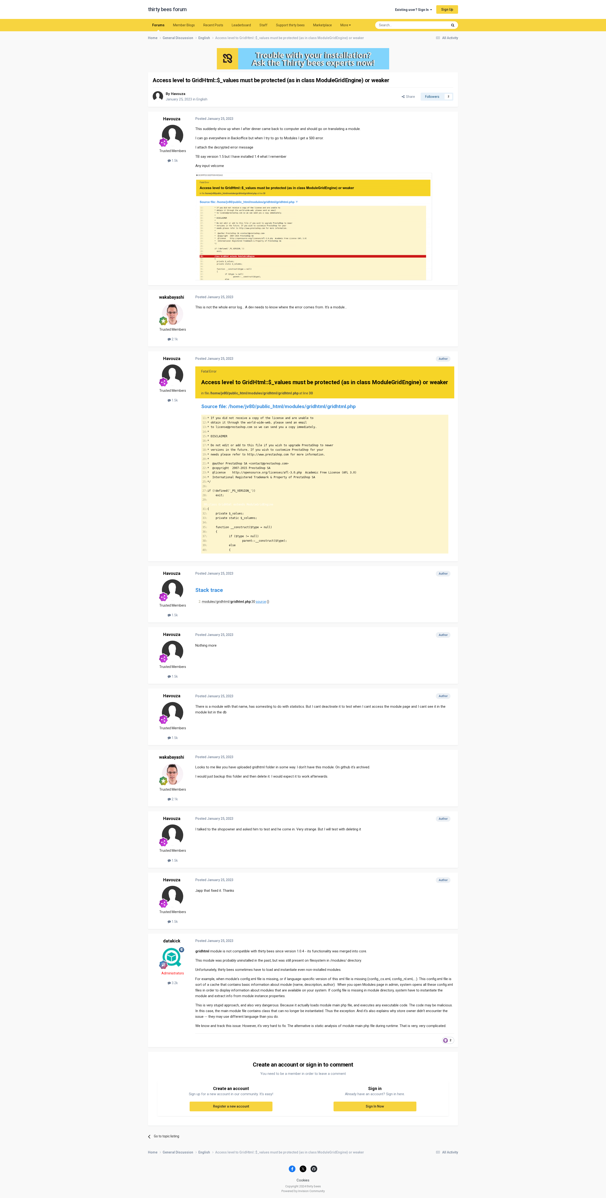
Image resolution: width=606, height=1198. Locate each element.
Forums (158, 25)
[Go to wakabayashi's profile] (172, 314)
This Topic (434, 25)
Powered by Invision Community (303, 1191)
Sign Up (447, 9)
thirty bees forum (167, 9)
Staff (263, 25)
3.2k (174, 983)
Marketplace (322, 25)
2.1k (174, 339)
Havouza (178, 94)
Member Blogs (184, 25)
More (344, 25)
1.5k (174, 160)
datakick (171, 940)
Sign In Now (375, 1106)
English (201, 99)
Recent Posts (213, 25)
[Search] (452, 25)
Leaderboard (241, 25)
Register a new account (231, 1106)
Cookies (303, 1180)
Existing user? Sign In (412, 10)
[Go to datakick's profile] (172, 957)
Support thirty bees (290, 25)
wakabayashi (171, 297)
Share (410, 97)
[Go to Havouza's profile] (158, 96)
